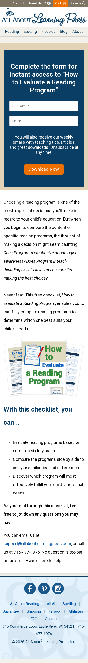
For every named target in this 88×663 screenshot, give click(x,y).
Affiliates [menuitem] (76, 611)
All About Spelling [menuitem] (61, 604)
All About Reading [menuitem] (24, 604)
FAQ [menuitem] (33, 619)
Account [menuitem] (18, 3)
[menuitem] (37, 3)
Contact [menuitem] (51, 619)
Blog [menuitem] (64, 31)
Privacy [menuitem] (55, 611)
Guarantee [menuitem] (11, 611)
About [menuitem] (77, 31)
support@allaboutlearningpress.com (37, 543)
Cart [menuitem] (58, 3)
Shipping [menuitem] (34, 611)
